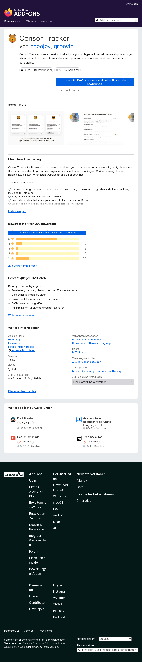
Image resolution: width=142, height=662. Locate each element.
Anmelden (132, 3)
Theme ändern (85, 645)
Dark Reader (25, 418)
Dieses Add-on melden (22, 391)
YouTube (59, 598)
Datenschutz (11, 630)
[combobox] (116, 20)
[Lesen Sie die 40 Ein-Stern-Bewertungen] (47, 258)
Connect (35, 596)
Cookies (28, 630)
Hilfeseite (14, 343)
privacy (90, 371)
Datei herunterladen (67, 90)
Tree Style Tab (93, 437)
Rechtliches (45, 630)
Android (58, 515)
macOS (58, 502)
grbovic (63, 46)
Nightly (82, 480)
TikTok (58, 604)
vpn (121, 371)
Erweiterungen (13, 21)
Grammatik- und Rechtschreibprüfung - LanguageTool (98, 422)
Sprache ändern (86, 638)
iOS (55, 509)
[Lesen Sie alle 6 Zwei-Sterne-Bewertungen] (47, 253)
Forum (33, 551)
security (101, 371)
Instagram (60, 591)
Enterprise (84, 500)
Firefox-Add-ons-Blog (36, 491)
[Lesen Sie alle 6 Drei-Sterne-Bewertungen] (47, 248)
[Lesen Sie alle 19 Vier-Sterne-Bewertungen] (47, 243)
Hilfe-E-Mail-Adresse (21, 346)
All (55, 528)
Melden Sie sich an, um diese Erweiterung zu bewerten (47, 232)
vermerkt (33, 639)
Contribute (37, 602)
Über (32, 480)
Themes (31, 21)
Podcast (59, 617)
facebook (77, 371)
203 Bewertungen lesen (22, 265)
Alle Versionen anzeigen (86, 361)
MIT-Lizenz (79, 352)
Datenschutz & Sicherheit (87, 339)
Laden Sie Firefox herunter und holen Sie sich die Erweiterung (95, 82)
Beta (80, 487)
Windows (59, 496)
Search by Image (28, 437)
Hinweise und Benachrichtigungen (92, 343)
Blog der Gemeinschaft (38, 540)
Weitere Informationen (21, 315)
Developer (36, 609)
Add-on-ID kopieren (23, 350)
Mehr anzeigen (17, 211)
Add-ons (35, 474)
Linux (57, 522)
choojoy (40, 46)
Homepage (14, 339)
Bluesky (58, 611)
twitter (112, 371)
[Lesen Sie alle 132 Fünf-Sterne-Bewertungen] (47, 239)
